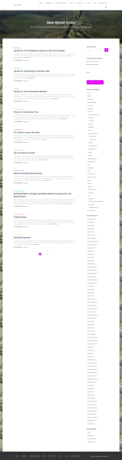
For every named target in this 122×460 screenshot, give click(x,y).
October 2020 (91, 414)
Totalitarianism (92, 149)
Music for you (91, 174)
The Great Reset (92, 146)
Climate (89, 96)
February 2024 (91, 302)
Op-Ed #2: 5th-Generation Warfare (30, 91)
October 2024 (91, 276)
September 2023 (91, 315)
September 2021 (91, 379)
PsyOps (71, 3)
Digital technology (93, 207)
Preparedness (18, 68)
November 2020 (91, 411)
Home (40, 3)
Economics (48, 3)
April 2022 (90, 356)
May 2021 (90, 391)
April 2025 (90, 260)
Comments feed (91, 438)
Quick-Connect (103, 3)
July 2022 (89, 347)
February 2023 (91, 337)
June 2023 (90, 324)
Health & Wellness (92, 158)
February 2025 (91, 267)
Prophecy (90, 192)
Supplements (91, 161)
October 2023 (91, 311)
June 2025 (90, 254)
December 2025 (91, 241)
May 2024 (90, 292)
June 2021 (90, 388)
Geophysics (80, 3)
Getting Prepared (22, 237)
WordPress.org (91, 442)
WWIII (89, 155)
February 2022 (91, 363)
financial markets (91, 102)
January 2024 (91, 305)
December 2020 (91, 407)
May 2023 (90, 327)
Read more (28, 57)
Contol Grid (90, 99)
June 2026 (90, 225)
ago (25, 60)
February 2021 (91, 401)
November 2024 (91, 273)
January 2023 (91, 340)
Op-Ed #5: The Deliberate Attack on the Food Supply (39, 50)
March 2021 (90, 398)
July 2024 (89, 286)
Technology (91, 204)
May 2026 (90, 228)
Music (88, 171)
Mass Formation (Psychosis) (28, 173)
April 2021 (90, 395)
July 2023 (89, 321)
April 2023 (90, 331)
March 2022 (90, 359)
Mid (88, 164)
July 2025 (89, 251)
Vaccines (91, 120)
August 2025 (90, 248)
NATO (89, 130)
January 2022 (91, 366)
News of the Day (91, 177)
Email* (88, 72)
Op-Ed (89, 180)
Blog (94, 3)
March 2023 (90, 334)
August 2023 (90, 318)
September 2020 (91, 417)
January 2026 (91, 238)
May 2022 (90, 353)
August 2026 (90, 219)
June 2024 (90, 289)
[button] (42, 3)
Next (47, 254)
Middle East (91, 127)
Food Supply (17, 48)
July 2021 (89, 385)
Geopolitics (90, 108)
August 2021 (90, 382)
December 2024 (91, 270)
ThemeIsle (105, 456)
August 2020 (90, 420)
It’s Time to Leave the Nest (27, 132)
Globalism (16, 88)
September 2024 (91, 280)
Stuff (88, 3)
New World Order (60, 3)
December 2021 (91, 369)
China (88, 92)
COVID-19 (91, 118)
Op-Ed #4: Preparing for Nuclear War (32, 71)
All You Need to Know (24, 153)
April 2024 (90, 296)
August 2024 (90, 283)
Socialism (90, 142)
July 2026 (89, 222)
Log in (89, 432)
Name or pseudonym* (93, 64)
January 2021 (91, 404)
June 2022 (90, 350)
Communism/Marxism (94, 114)
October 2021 (91, 375)
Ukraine (90, 152)
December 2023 (91, 308)
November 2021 (91, 372)
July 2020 (89, 423)
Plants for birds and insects (96, 201)
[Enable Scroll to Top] (119, 457)
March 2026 (90, 235)
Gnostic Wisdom (92, 189)
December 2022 (91, 343)
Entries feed (90, 435)
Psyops (89, 183)
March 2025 (90, 264)
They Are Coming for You (26, 112)
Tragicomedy (20, 217)
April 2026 (90, 232)
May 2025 (90, 257)
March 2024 (90, 299)
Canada (90, 111)
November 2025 (91, 244)
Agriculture (91, 198)
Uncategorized (91, 210)
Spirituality (90, 186)
